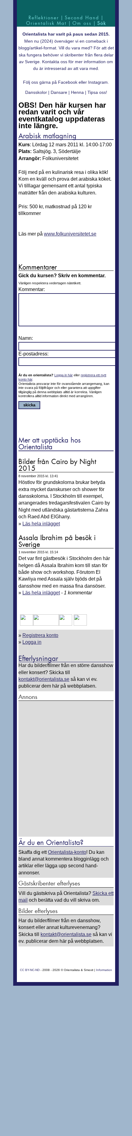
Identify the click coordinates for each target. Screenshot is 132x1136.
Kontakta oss (54, 61)
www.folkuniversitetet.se (70, 233)
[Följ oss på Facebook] (26, 624)
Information (104, 970)
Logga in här (63, 375)
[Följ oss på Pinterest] (65, 624)
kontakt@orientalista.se (43, 679)
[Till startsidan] (66, 7)
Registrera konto (40, 635)
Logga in (31, 642)
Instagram (98, 82)
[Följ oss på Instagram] (79, 624)
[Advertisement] (66, 769)
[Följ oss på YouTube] (46, 624)
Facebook (67, 82)
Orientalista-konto (67, 852)
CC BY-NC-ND (30, 970)
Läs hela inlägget (41, 523)
